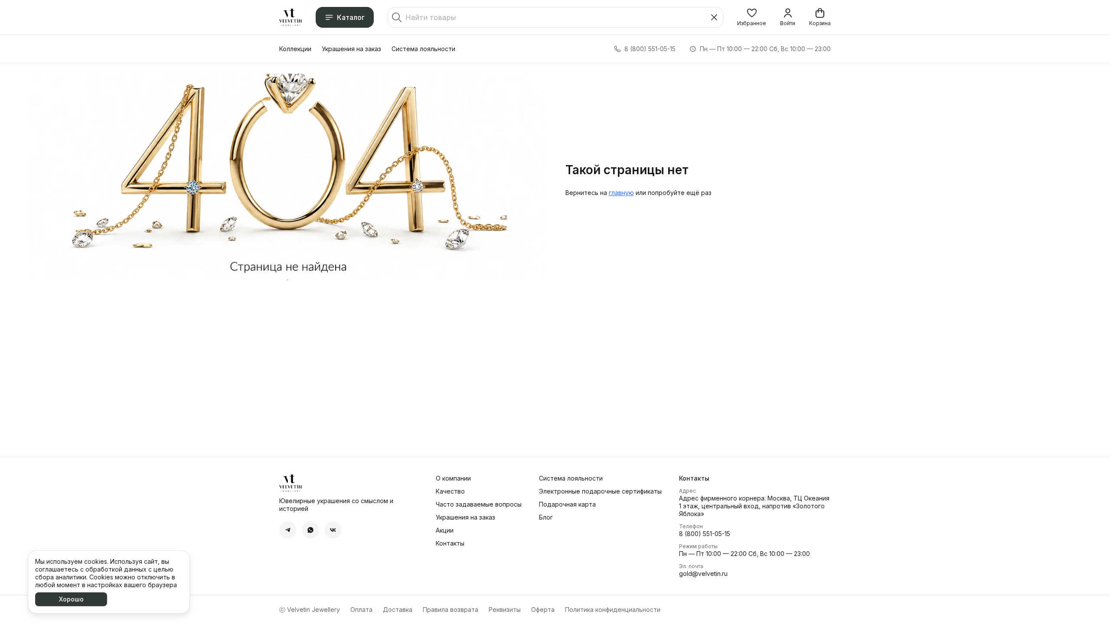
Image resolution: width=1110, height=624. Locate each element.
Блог (546, 517)
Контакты (450, 543)
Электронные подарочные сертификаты (600, 491)
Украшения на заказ (351, 48)
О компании (453, 478)
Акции (445, 530)
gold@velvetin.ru (703, 573)
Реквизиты (505, 609)
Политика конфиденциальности (612, 609)
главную (621, 192)
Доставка (397, 609)
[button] (751, 17)
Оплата (361, 609)
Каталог (351, 17)
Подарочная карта (567, 504)
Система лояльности (423, 48)
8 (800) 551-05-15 (704, 533)
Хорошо (71, 599)
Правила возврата (450, 609)
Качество (450, 491)
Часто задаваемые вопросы (479, 504)
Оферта (543, 609)
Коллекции (295, 48)
